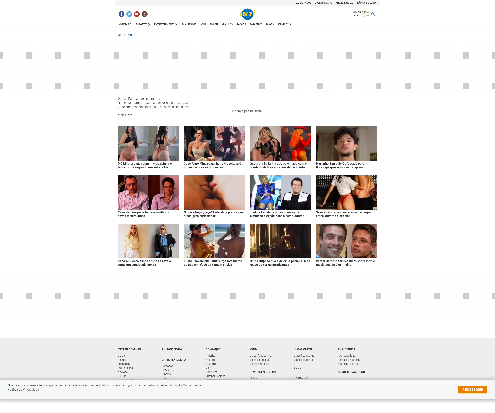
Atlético (210, 359)
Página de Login (366, 3)
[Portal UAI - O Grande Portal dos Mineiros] (247, 14)
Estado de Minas (129, 349)
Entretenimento (174, 359)
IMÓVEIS (241, 24)
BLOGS (270, 24)
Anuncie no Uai (345, 3)
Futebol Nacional (216, 376)
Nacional (123, 371)
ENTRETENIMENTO (164, 24)
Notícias (255, 378)
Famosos (167, 365)
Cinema (166, 374)
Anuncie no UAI (172, 349)
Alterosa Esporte (348, 363)
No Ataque (213, 349)
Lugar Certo (303, 349)
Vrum (253, 349)
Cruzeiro (211, 363)
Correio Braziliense (352, 371)
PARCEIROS (256, 24)
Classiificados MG (260, 355)
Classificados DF (260, 359)
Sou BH (214, 24)
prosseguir (473, 389)
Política (122, 359)
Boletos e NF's (323, 3)
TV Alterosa (346, 349)
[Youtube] (137, 14)
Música (166, 378)
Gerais (121, 355)
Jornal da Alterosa (349, 359)
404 (130, 35)
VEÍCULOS (227, 24)
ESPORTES (141, 24)
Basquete (211, 371)
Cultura (122, 376)
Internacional (126, 367)
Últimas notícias (259, 363)
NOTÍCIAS (124, 24)
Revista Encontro (263, 371)
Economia (124, 363)
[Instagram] (145, 14)
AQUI (203, 24)
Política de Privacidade (23, 389)
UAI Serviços (303, 3)
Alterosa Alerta (347, 355)
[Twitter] (129, 14)
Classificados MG (304, 355)
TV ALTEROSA (189, 24)
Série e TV (167, 370)
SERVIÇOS (282, 24)
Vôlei (209, 367)
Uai (119, 35)
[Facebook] (121, 14)
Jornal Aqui (302, 378)
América (211, 355)
